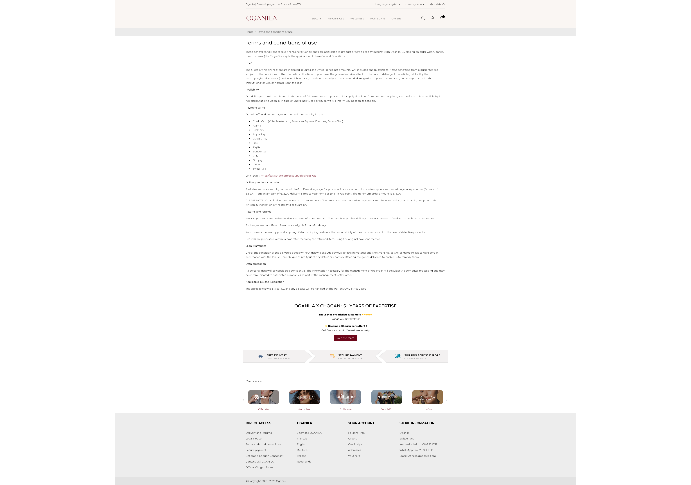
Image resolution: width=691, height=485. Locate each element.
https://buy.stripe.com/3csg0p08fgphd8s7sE (288, 175)
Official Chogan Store (259, 467)
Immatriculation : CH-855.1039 (418, 444)
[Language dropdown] (432, 18)
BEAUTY (316, 18)
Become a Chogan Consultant (265, 455)
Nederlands (304, 461)
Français (302, 438)
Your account (361, 423)
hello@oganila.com (417, 455)
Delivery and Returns (259, 432)
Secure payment (256, 450)
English (301, 444)
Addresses (354, 450)
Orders (352, 438)
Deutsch (302, 450)
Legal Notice (253, 438)
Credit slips (355, 444)
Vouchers (354, 455)
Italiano (301, 455)
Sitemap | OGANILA (309, 432)
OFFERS (396, 18)
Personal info (356, 432)
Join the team (345, 338)
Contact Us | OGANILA (260, 461)
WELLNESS (357, 18)
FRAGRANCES (336, 18)
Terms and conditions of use (263, 444)
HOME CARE (377, 18)
